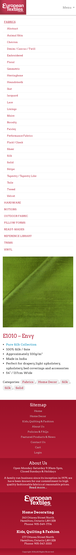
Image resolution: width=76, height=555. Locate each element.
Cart (38, 447)
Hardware (12, 202)
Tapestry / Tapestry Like (21, 176)
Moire (10, 115)
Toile (10, 182)
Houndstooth (15, 82)
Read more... (38, 487)
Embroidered (15, 55)
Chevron (12, 42)
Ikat (9, 88)
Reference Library (18, 236)
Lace (10, 102)
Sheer (10, 149)
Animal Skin (15, 35)
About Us (38, 426)
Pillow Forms (14, 222)
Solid (10, 162)
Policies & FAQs (38, 431)
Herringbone (15, 75)
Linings (12, 109)
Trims (8, 242)
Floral (11, 62)
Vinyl (8, 249)
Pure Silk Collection (21, 344)
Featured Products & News (38, 436)
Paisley (11, 129)
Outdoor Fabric (16, 216)
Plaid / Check (15, 142)
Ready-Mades (14, 229)
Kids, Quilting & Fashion (38, 421)
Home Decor (47, 382)
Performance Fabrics (20, 135)
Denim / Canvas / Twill (21, 48)
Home (38, 410)
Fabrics (10, 22)
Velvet (11, 196)
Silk (9, 155)
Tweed (11, 189)
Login (38, 452)
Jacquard (12, 95)
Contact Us (38, 442)
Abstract (12, 28)
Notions (10, 209)
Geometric (13, 68)
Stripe (11, 169)
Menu (67, 7)
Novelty (12, 122)
